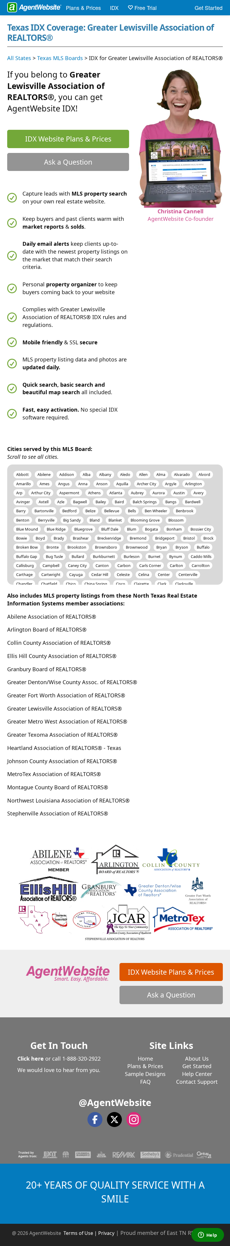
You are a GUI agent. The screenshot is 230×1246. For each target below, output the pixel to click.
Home (145, 1058)
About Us (197, 1058)
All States (19, 58)
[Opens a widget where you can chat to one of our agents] (207, 1235)
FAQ (145, 1081)
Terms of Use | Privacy (88, 1233)
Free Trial (145, 7)
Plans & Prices (83, 7)
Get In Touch (59, 1045)
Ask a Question (68, 162)
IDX (114, 7)
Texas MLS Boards (60, 58)
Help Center (197, 1073)
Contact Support (197, 1081)
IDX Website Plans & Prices (68, 139)
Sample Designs (145, 1073)
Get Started (209, 7)
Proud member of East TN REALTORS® (169, 1232)
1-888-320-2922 (81, 1058)
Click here (30, 1058)
